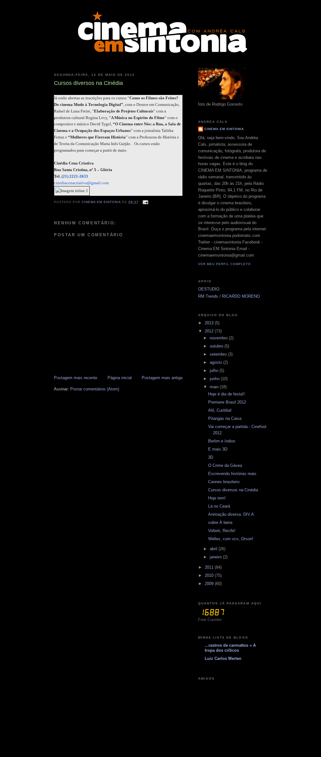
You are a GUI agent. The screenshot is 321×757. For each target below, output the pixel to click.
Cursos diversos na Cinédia (233, 490)
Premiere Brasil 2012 (227, 402)
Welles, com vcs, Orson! (230, 538)
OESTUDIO (208, 289)
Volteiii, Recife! (221, 530)
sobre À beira (220, 522)
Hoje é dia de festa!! (226, 394)
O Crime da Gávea (225, 465)
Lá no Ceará (219, 506)
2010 (210, 575)
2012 (210, 331)
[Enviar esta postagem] (145, 202)
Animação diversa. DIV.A (231, 514)
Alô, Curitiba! (220, 410)
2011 (210, 567)
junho (215, 378)
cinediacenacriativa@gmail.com (81, 182)
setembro (219, 354)
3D (210, 457)
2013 (210, 323)
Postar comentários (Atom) (94, 389)
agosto (216, 362)
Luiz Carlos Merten (223, 658)
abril (214, 548)
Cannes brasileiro (223, 481)
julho (214, 370)
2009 (210, 583)
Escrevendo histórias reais (232, 473)
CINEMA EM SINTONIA (224, 129)
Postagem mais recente (75, 377)
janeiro (216, 557)
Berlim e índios (221, 441)
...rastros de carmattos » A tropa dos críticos (230, 648)
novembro (219, 338)
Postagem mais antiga (162, 377)
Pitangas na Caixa (224, 418)
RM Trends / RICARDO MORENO (229, 296)
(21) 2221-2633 (74, 176)
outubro (217, 346)
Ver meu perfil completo (224, 264)
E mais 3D (217, 449)
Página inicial (120, 377)
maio (215, 386)
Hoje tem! (217, 498)
